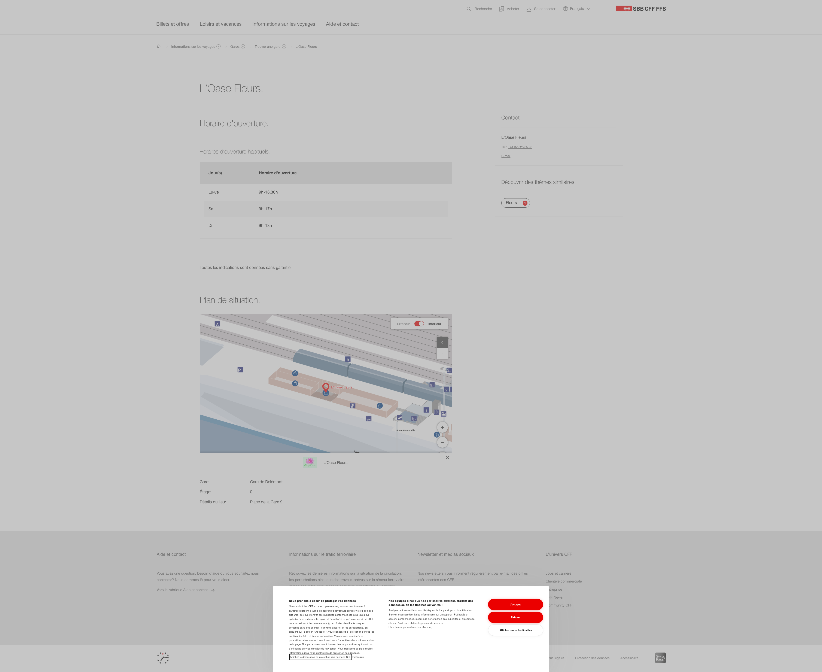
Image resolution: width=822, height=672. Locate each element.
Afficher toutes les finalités (515, 630)
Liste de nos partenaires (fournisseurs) (410, 627)
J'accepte (515, 604)
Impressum (358, 657)
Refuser (515, 617)
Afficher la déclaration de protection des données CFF (320, 657)
